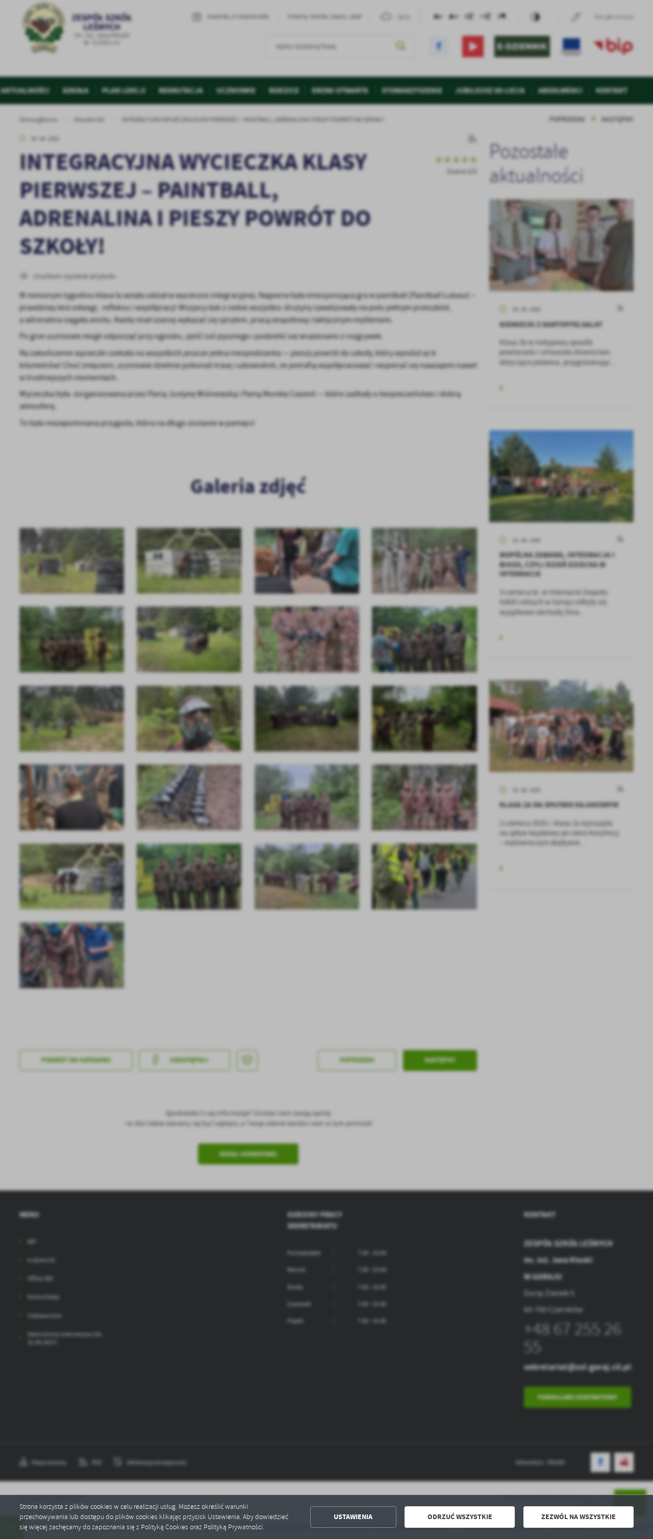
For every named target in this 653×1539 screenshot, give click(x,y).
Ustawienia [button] (353, 1517)
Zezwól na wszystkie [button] (578, 1517)
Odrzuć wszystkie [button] (460, 1517)
